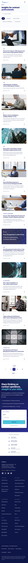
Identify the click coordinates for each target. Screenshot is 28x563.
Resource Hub (18, 501)
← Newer (14, 365)
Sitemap (9, 552)
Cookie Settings (18, 548)
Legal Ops (9, 18)
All (3, 18)
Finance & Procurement (19, 486)
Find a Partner (18, 529)
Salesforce (4, 504)
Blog (16, 504)
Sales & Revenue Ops (19, 483)
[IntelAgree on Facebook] (11, 473)
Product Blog (17, 507)
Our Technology (5, 486)
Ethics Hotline (4, 535)
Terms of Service (11, 548)
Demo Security (5, 526)
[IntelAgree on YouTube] (8, 473)
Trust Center (4, 520)
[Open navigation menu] (24, 2)
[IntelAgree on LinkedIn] (3, 473)
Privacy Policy (4, 548)
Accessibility (4, 552)
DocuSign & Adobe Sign (6, 514)
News (16, 514)
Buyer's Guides (16, 18)
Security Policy (5, 523)
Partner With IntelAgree (19, 526)
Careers (16, 523)
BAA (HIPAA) (4, 532)
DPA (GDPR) (4, 529)
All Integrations (5, 501)
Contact (16, 532)
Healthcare (17, 489)
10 (22, 369)
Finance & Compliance (7, 21)
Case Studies (17, 510)
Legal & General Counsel (20, 480)
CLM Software (4, 480)
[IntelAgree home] (5, 2)
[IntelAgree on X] (5, 473)
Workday (3, 507)
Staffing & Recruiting (19, 492)
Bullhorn (3, 510)
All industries (17, 495)
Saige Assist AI (5, 483)
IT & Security (17, 21)
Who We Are (17, 520)
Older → (14, 373)
